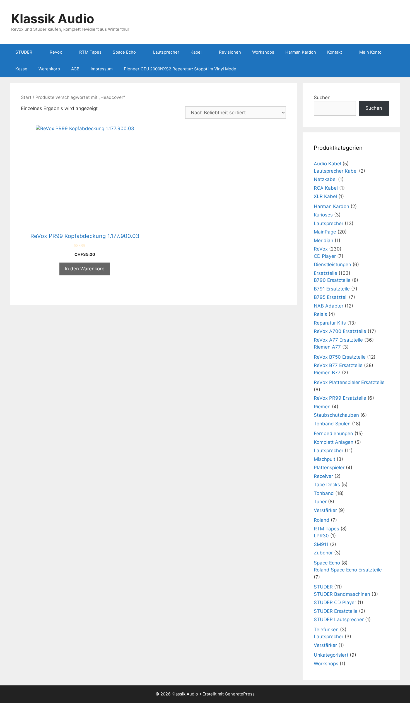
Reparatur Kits (330, 323)
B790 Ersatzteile (332, 280)
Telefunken (326, 629)
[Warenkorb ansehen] (393, 69)
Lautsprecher (166, 52)
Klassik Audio (52, 18)
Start (26, 97)
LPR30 (321, 535)
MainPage (325, 232)
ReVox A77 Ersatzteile (338, 340)
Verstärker (325, 510)
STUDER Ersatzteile (336, 611)
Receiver (323, 476)
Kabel (196, 52)
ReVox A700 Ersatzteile (340, 331)
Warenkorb (49, 69)
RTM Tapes (90, 52)
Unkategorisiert (331, 655)
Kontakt (334, 52)
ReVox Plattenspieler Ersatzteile (349, 382)
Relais (320, 314)
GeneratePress (240, 694)
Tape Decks (327, 484)
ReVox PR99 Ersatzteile (340, 398)
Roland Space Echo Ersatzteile (348, 570)
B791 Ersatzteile (332, 289)
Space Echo (124, 52)
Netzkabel (325, 179)
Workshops (263, 52)
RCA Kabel (326, 188)
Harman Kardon (300, 52)
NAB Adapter (328, 306)
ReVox (56, 52)
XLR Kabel (325, 196)
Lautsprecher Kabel (336, 171)
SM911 (321, 544)
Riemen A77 (327, 347)
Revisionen (230, 52)
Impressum (102, 69)
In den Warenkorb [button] (85, 268)
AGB (75, 69)
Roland (321, 520)
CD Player (325, 256)
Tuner (320, 501)
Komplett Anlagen (333, 442)
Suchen (322, 97)
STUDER (23, 52)
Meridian (323, 240)
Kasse (21, 69)
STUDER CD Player (335, 602)
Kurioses (323, 215)
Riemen (322, 406)
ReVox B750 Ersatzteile (340, 357)
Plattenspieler (329, 467)
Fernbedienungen (333, 433)
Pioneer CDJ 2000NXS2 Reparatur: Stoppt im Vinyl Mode (180, 69)
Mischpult (324, 459)
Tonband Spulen (332, 423)
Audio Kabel (327, 163)
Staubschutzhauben (336, 415)
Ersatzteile (325, 273)
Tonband (324, 493)
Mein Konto (370, 52)
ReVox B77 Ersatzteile (338, 365)
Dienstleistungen (332, 264)
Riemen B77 (327, 372)
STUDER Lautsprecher (339, 619)
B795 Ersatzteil (331, 297)
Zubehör (323, 553)
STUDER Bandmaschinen (342, 594)
